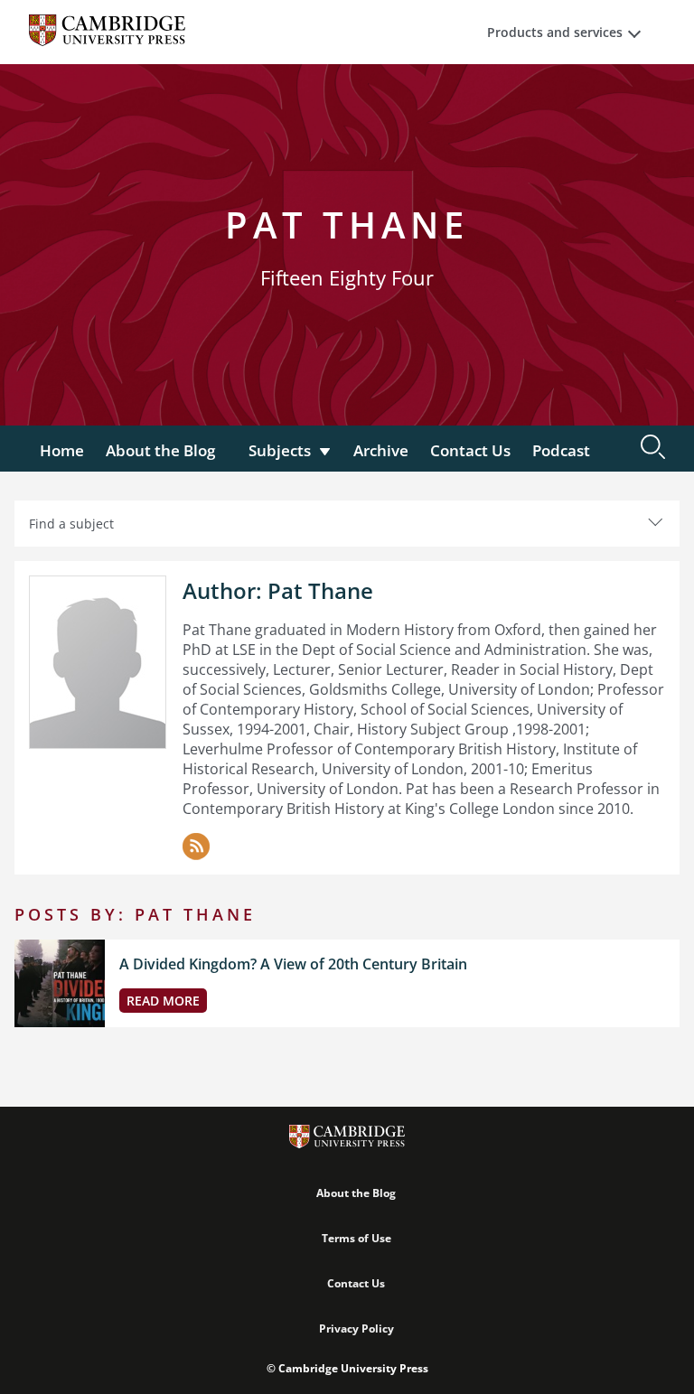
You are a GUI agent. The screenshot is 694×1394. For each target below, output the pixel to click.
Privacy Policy (356, 1328)
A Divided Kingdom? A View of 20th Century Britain (293, 964)
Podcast (561, 450)
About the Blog (160, 450)
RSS (196, 846)
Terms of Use (356, 1238)
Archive (380, 450)
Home (62, 450)
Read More (163, 1000)
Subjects (280, 450)
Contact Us (470, 450)
